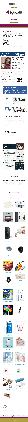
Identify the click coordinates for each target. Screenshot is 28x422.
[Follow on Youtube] (12, 4)
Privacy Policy (12, 420)
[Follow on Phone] (14, 4)
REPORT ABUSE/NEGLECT (14, 22)
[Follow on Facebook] (10, 4)
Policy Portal (15, 420)
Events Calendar (14, 7)
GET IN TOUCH (14, 19)
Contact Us (15, 416)
